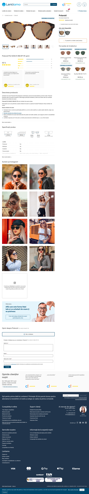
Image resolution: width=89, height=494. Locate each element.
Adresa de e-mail (8, 358)
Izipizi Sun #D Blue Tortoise (65, 74)
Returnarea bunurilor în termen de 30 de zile (40, 412)
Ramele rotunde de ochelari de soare (12, 113)
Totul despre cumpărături (8, 410)
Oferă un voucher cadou (7, 441)
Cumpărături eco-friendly (8, 447)
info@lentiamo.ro (71, 414)
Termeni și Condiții (6, 418)
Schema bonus (5, 435)
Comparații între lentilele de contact (38, 439)
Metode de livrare (6, 414)
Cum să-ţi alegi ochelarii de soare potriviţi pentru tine (18, 317)
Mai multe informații (73, 489)
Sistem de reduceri (6, 437)
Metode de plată (6, 412)
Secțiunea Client (34, 420)
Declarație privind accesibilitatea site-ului (11, 420)
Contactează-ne (6, 462)
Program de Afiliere (6, 443)
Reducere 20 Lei (6, 439)
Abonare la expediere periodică (9, 433)
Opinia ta (6, 343)
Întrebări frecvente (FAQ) (35, 410)
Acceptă (82, 489)
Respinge (5, 492)
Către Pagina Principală (6, 486)
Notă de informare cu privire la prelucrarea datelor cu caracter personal (14, 423)
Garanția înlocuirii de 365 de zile (37, 416)
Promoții (4, 445)
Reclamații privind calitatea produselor (39, 414)
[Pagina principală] (2, 15)
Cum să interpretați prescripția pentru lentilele (40, 433)
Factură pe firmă (34, 418)
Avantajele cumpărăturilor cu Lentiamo (11, 460)
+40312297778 (71, 412)
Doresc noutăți (83, 395)
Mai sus (14, 486)
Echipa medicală (34, 437)
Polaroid (16, 15)
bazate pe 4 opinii (69, 20)
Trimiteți (7, 367)
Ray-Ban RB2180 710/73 (80, 74)
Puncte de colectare (6, 416)
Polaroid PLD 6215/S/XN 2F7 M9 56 (80, 58)
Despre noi (4, 454)
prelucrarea (13, 364)
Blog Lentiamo (5, 458)
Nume (5, 353)
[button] (5, 47)
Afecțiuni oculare (34, 435)
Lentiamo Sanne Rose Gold (65, 58)
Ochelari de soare (8, 15)
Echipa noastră (5, 456)
